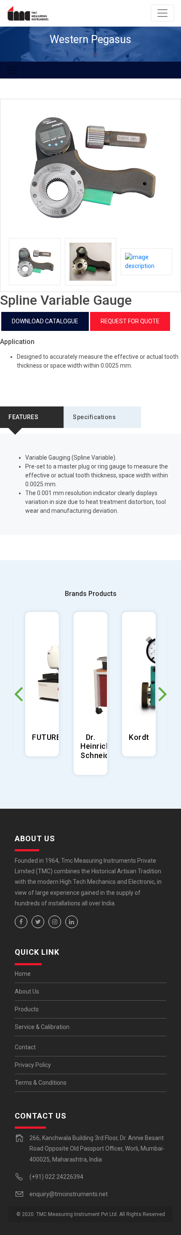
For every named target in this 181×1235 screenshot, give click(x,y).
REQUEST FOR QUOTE (130, 321)
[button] (162, 693)
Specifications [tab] (94, 417)
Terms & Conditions (41, 1082)
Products (27, 1009)
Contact (25, 1047)
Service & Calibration (42, 1027)
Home (23, 973)
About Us (27, 991)
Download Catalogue (45, 321)
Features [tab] (23, 417)
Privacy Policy (33, 1065)
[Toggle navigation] (162, 13)
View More (42, 684)
